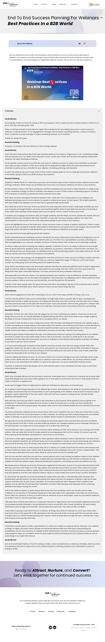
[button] (52, 111)
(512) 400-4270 (22, 629)
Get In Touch (94, 4)
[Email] (84, 43)
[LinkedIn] (79, 43)
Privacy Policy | (75, 627)
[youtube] (50, 627)
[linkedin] (54, 627)
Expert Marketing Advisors (21, 626)
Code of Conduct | (86, 627)
